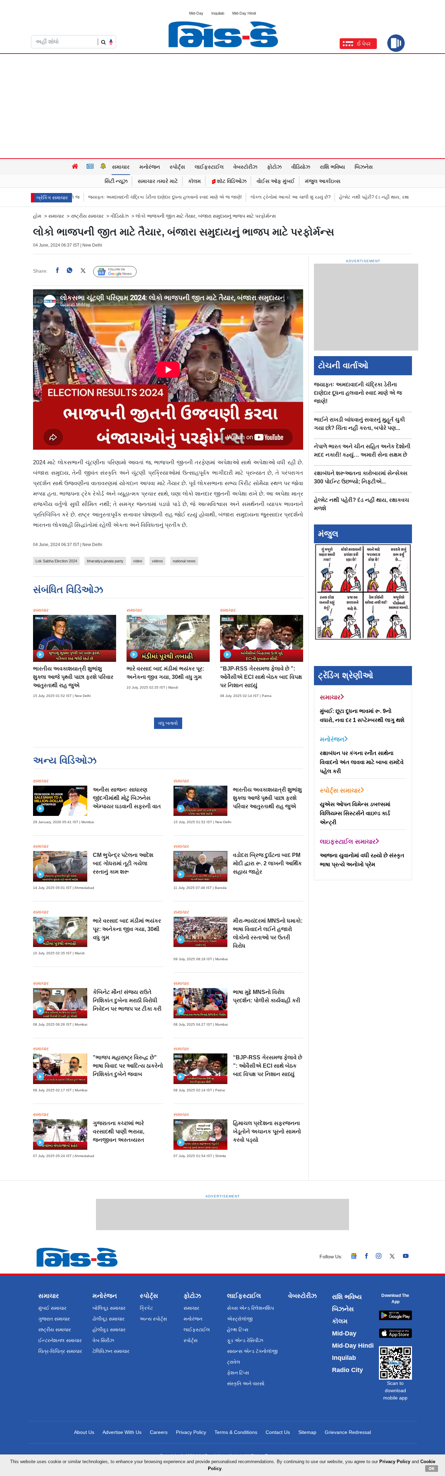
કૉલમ (194, 181)
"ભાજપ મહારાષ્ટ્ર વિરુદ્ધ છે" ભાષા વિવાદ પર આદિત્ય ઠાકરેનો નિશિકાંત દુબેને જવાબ (128, 1065)
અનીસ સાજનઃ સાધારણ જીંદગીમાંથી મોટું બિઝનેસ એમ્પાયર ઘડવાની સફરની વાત (127, 798)
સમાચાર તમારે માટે (158, 181)
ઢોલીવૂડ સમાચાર (108, 1319)
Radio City (347, 1369)
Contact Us (278, 1432)
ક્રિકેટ (146, 1308)
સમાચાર (121, 167)
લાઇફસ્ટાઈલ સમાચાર (347, 841)
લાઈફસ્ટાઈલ (209, 167)
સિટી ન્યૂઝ (116, 181)
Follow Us (120, 271)
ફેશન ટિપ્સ (238, 1372)
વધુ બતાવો (168, 723)
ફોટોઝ (274, 167)
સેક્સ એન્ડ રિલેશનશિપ (250, 1308)
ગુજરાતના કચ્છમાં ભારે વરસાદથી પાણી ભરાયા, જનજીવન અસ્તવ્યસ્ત (118, 1131)
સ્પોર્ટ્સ (177, 167)
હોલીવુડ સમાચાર (109, 1329)
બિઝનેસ (364, 167)
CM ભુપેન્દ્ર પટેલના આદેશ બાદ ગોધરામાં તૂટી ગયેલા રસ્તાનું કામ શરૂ (123, 863)
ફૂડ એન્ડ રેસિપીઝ (245, 1340)
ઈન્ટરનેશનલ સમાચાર (60, 1340)
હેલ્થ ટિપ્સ (237, 1329)
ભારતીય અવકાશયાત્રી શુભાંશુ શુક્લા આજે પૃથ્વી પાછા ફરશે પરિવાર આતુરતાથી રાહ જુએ (73, 677)
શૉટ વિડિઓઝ (231, 181)
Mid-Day (196, 13)
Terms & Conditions (236, 1432)
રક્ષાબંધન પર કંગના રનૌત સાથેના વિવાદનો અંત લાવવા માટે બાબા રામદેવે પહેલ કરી (362, 762)
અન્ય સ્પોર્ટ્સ (153, 1319)
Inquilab (217, 13)
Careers (159, 1432)
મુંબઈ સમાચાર (52, 1308)
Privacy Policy (191, 1432)
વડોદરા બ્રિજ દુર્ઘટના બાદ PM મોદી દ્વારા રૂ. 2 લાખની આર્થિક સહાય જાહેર (267, 863)
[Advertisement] (222, 106)
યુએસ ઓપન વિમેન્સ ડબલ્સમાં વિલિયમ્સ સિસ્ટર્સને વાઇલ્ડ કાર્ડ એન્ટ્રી (355, 813)
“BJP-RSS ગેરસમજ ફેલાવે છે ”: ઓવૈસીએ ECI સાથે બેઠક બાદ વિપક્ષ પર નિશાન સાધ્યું (261, 677)
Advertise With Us (122, 1432)
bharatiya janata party (105, 561)
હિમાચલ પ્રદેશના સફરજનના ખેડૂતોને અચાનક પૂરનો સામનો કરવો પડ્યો (267, 1131)
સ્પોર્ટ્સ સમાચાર (340, 790)
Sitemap (307, 1432)
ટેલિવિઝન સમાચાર (110, 1351)
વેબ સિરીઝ (103, 1340)
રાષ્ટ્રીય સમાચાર (87, 216)
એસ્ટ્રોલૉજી (240, 1319)
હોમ (37, 216)
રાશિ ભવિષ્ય (332, 167)
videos (157, 561)
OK (432, 1468)
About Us (84, 1432)
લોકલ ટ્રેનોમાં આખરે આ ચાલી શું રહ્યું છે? (251, 197)
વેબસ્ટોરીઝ (245, 167)
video (137, 561)
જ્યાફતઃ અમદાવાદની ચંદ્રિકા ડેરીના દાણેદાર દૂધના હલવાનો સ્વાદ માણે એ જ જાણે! (125, 197)
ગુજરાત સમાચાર (54, 1319)
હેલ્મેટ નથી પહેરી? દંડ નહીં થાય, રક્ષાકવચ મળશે (344, 197)
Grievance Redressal (348, 1432)
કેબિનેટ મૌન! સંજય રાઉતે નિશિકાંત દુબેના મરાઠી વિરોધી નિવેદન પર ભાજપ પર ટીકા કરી (127, 1000)
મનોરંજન (149, 167)
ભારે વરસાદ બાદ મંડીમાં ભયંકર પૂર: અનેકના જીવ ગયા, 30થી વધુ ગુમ (127, 929)
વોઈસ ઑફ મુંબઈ (276, 181)
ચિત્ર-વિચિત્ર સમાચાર (60, 1351)
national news (184, 561)
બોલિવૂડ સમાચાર (109, 1308)
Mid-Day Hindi (244, 13)
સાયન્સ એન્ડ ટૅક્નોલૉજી (252, 1351)
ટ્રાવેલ (233, 1362)
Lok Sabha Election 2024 (56, 561)
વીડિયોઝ (300, 167)
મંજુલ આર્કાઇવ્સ (322, 181)
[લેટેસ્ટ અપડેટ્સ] (103, 167)
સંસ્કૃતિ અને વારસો (246, 1383)
